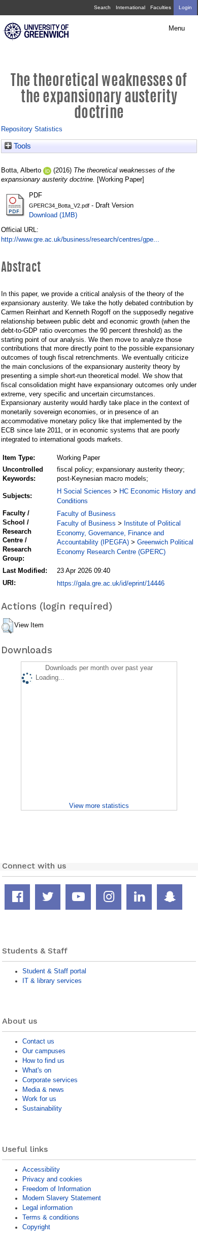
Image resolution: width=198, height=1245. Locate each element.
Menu (177, 28)
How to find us (43, 1060)
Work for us (39, 1099)
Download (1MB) (53, 215)
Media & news (43, 1089)
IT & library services (52, 981)
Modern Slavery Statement (61, 1198)
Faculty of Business (86, 513)
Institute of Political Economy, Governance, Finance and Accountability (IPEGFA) (119, 532)
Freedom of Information (56, 1189)
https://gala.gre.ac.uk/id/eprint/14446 (110, 583)
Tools (21, 146)
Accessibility (41, 1169)
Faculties (160, 7)
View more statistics (99, 805)
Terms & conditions (50, 1217)
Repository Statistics (31, 129)
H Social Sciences (84, 491)
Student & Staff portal (54, 971)
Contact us (38, 1041)
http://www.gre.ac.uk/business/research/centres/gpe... (80, 239)
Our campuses (43, 1051)
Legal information (47, 1207)
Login (185, 7)
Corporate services (50, 1080)
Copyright (36, 1227)
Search (102, 7)
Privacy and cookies (52, 1179)
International (130, 7)
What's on (36, 1070)
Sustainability (42, 1108)
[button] (7, 625)
